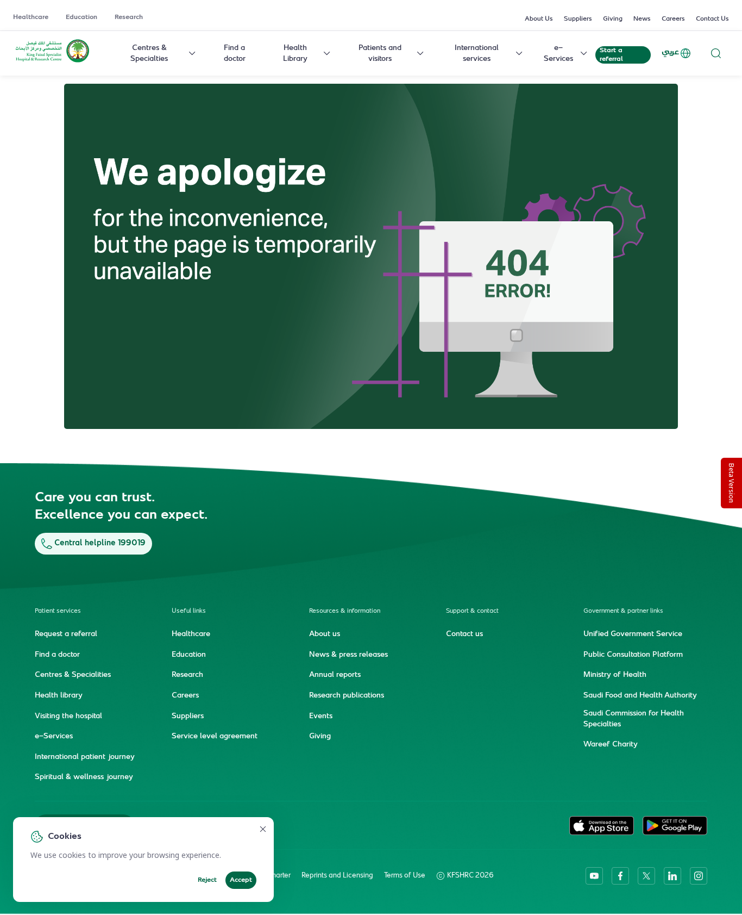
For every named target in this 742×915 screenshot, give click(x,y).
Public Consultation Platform (633, 655)
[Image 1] (371, 257)
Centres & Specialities (73, 675)
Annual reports (335, 675)
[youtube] (594, 876)
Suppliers (578, 19)
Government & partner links (623, 611)
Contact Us (712, 19)
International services (477, 53)
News (642, 19)
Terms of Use (404, 876)
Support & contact (472, 611)
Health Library (295, 53)
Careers (673, 19)
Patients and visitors (380, 53)
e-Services (558, 53)
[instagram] (698, 876)
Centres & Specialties (149, 53)
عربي (670, 52)
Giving (612, 19)
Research (129, 17)
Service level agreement (214, 736)
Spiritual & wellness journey (84, 777)
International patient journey (85, 757)
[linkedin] (672, 876)
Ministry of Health (614, 675)
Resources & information (344, 611)
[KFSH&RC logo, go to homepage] (52, 61)
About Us (539, 19)
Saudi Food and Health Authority (640, 695)
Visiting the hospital (68, 716)
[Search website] (716, 53)
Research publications (346, 695)
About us (324, 634)
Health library (59, 695)
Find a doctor (235, 53)
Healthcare (30, 17)
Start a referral (611, 55)
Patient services (58, 611)
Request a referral (66, 634)
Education (81, 17)
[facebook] (620, 876)
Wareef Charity (610, 744)
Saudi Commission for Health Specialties (633, 719)
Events (320, 716)
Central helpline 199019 (100, 543)
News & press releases (348, 655)
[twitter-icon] (646, 876)
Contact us (464, 634)
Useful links (189, 611)
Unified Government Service (632, 634)
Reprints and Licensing (337, 876)
